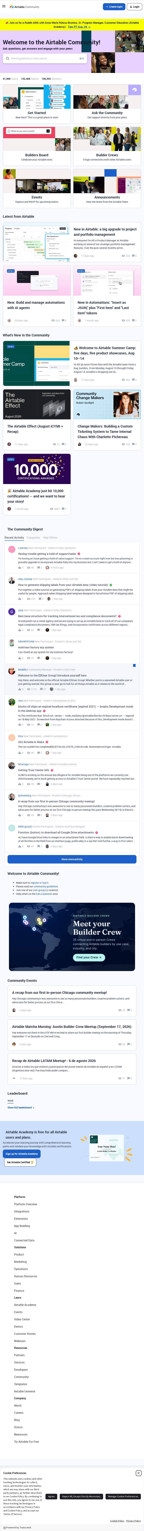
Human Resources (25, 1276)
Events (18, 1312)
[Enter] (6, 58)
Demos (18, 1326)
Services (19, 1362)
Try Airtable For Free (26, 1442)
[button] (4, 7)
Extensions (21, 1219)
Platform (19, 1197)
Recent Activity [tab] (14, 537)
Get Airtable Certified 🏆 (20, 1162)
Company (20, 1398)
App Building (22, 1226)
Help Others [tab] (50, 537)
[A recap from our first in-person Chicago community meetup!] (72, 1001)
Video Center (22, 1319)
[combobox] (45, 58)
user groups (39, 890)
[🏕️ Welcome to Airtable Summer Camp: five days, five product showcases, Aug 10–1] (72, 363)
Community (21, 1377)
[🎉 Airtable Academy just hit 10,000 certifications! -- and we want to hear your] (37, 484)
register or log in (39, 882)
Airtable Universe (24, 1391)
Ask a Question (44, 893)
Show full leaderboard (20, 1107)
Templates (20, 1384)
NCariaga (23, 764)
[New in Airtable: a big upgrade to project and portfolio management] (72, 242)
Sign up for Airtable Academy (22, 1153)
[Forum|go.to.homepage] (24, 6)
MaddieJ (23, 669)
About (18, 1405)
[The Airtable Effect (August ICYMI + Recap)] (37, 420)
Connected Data (24, 1240)
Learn (17, 1297)
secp (20, 610)
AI (15, 1233)
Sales (17, 1283)
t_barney (23, 548)
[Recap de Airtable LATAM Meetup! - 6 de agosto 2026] (72, 1069)
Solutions (20, 1247)
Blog (17, 1420)
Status (18, 1427)
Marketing (20, 1262)
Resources (20, 1348)
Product (19, 1254)
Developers (21, 1370)
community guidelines (46, 886)
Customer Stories (25, 1334)
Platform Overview (25, 1204)
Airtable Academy (25, 1305)
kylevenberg (24, 795)
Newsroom (20, 1434)
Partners (19, 1355)
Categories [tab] (33, 537)
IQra (20, 736)
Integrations (21, 1211)
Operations (21, 1269)
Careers (18, 1413)
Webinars (20, 1341)
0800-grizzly (25, 826)
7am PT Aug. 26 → (79, 26)
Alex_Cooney (25, 579)
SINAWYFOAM (26, 641)
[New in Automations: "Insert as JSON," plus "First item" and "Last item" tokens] (107, 296)
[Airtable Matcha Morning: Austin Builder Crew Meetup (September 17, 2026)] (72, 1035)
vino (20, 700)
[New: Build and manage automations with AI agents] (37, 296)
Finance (19, 1291)
